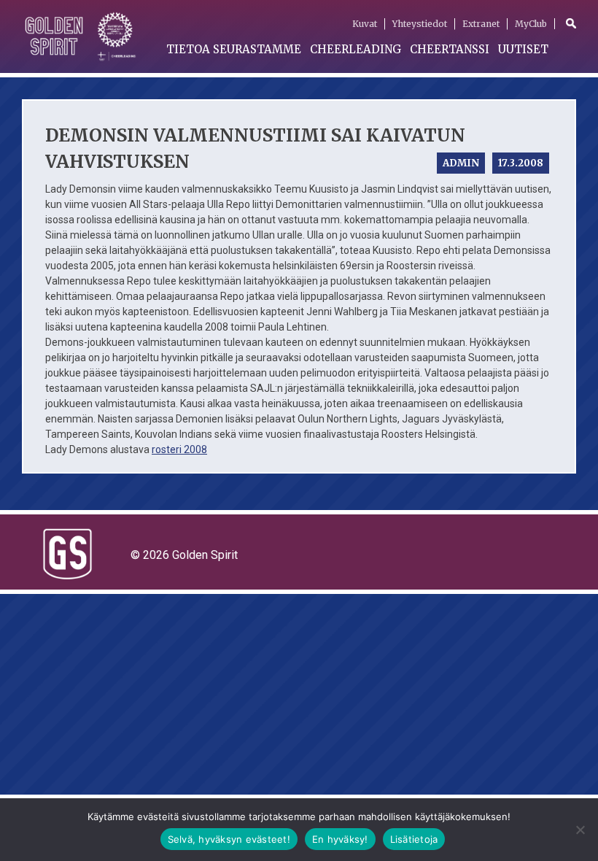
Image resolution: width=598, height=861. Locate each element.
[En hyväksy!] (579, 829)
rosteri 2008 (179, 449)
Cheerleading (355, 49)
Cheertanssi (449, 49)
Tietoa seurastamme (233, 49)
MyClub (531, 23)
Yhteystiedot (419, 23)
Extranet (481, 23)
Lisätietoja (414, 839)
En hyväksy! (340, 839)
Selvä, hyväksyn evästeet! (229, 839)
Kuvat (364, 23)
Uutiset (523, 49)
